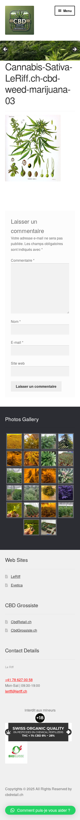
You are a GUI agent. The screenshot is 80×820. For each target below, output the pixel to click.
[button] (40, 810)
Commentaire (22, 260)
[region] (40, 51)
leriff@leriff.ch (16, 691)
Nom (16, 321)
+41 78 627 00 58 (19, 679)
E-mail (17, 342)
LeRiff (15, 576)
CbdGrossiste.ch (24, 630)
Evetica (17, 585)
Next (74, 49)
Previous (5, 49)
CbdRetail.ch (21, 621)
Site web (18, 363)
